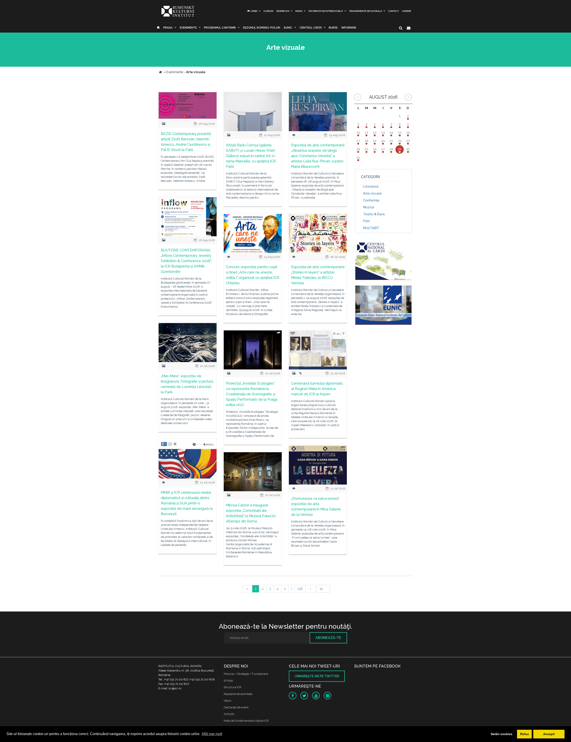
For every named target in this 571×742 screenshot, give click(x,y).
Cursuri (268, 11)
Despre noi (282, 11)
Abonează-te (328, 638)
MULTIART (371, 228)
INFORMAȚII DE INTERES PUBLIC (325, 11)
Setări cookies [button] (501, 734)
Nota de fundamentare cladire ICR (246, 720)
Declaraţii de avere (236, 707)
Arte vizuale (372, 193)
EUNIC (288, 27)
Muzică (368, 207)
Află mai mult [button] (212, 734)
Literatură (371, 186)
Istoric (228, 700)
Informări (348, 27)
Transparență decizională (365, 11)
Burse (333, 27)
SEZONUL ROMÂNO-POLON (261, 27)
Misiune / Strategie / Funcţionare (246, 674)
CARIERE (406, 11)
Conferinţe (371, 200)
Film (366, 221)
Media (298, 11)
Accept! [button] (549, 734)
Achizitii (229, 714)
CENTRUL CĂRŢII (311, 27)
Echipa (228, 680)
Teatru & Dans (374, 214)
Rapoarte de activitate (238, 694)
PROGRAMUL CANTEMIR (220, 27)
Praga (167, 27)
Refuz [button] (524, 734)
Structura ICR (232, 687)
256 (300, 589)
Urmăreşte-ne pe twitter (317, 676)
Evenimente (188, 27)
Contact (393, 11)
